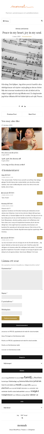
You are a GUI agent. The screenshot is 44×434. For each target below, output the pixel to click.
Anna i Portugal (6, 336)
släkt (37, 388)
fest (33, 377)
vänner (33, 394)
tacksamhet (20, 391)
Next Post (32, 114)
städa (14, 391)
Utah (14, 395)
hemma (22, 381)
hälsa (27, 381)
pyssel (14, 388)
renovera (24, 388)
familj (28, 377)
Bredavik (17, 378)
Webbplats (6, 309)
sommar (4, 391)
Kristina (4, 203)
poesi (10, 388)
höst (31, 381)
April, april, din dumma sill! (11, 159)
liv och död (9, 385)
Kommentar (7, 268)
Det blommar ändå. (19, 336)
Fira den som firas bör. (10, 153)
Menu (6, 21)
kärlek (38, 381)
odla (29, 385)
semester (32, 388)
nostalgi (24, 385)
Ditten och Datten (22, 29)
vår (37, 395)
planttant (5, 388)
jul (34, 381)
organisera (34, 385)
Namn (4, 293)
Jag (18, 415)
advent (3, 377)
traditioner (27, 391)
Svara (39, 175)
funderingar (5, 381)
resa (28, 388)
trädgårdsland (7, 395)
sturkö (10, 391)
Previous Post (12, 114)
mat (14, 385)
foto (40, 377)
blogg (7, 378)
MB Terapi (24, 415)
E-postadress (7, 301)
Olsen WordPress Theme (17, 430)
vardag (23, 395)
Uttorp (18, 395)
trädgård (35, 391)
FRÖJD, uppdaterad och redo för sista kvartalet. (24, 331)
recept (19, 388)
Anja (3, 175)
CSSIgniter (31, 430)
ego (22, 377)
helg (18, 381)
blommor (12, 378)
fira (35, 377)
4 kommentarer (27, 36)
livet (3, 385)
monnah (22, 425)
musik (18, 384)
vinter (27, 395)
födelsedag (12, 381)
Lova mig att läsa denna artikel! (13, 165)
